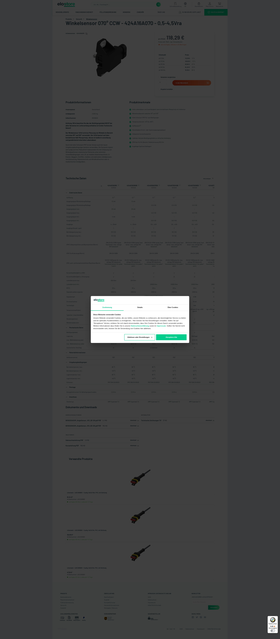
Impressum (161, 326)
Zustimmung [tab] (107, 307)
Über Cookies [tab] (173, 307)
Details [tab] (140, 307)
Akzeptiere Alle (171, 337)
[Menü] (276, 617)
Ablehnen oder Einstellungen (138, 337)
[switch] (273, 630)
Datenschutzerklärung (140, 326)
